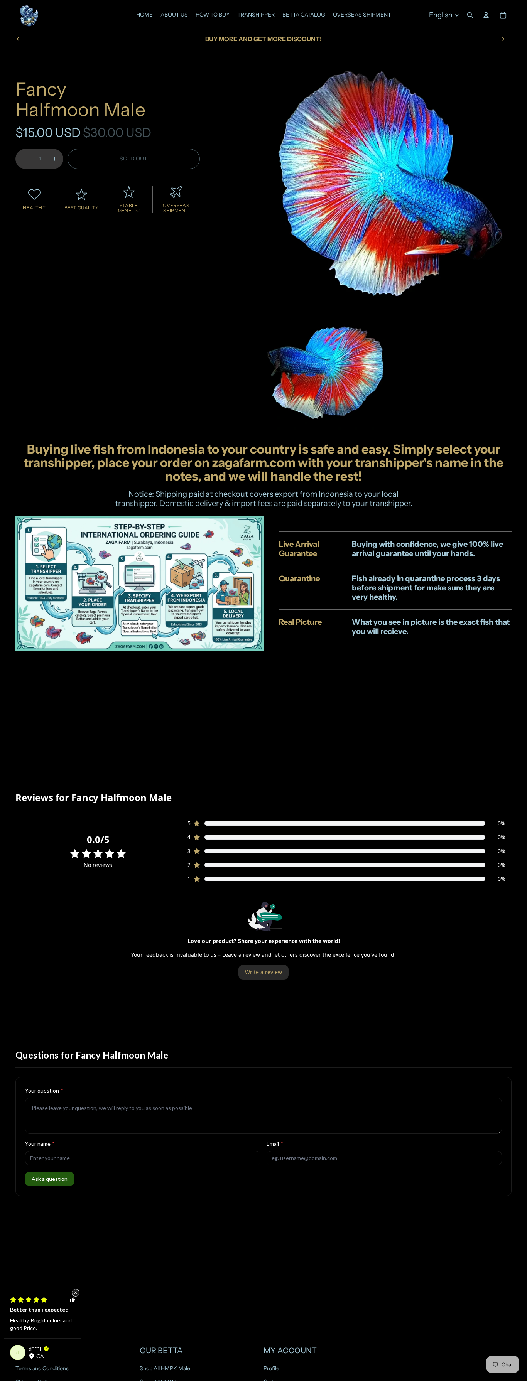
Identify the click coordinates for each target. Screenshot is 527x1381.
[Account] (486, 15)
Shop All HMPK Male (165, 1368)
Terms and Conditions (42, 1368)
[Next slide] (503, 38)
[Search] (469, 15)
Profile (271, 1368)
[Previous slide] (18, 38)
